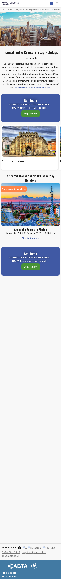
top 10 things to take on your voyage (32, 87)
